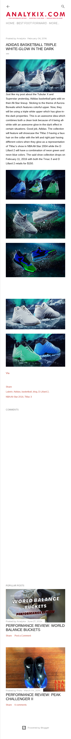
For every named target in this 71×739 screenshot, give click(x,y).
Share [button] (9, 387)
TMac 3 (28, 397)
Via (7, 373)
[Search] (63, 5)
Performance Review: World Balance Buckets (35, 628)
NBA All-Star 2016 (14, 397)
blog (35, 391)
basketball (27, 391)
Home (10, 23)
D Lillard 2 (43, 391)
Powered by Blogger (38, 727)
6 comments (21, 705)
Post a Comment (23, 635)
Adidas (17, 391)
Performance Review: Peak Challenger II (33, 697)
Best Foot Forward (32, 23)
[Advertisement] (35, 539)
